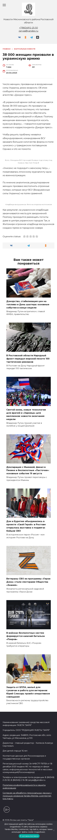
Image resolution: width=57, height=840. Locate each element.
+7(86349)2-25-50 (28, 28)
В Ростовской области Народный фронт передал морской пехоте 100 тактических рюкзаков (27, 358)
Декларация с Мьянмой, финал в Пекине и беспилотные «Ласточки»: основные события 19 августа (27, 470)
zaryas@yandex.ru (28, 31)
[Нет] (53, 830)
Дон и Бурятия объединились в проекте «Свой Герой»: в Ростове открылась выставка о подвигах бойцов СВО (26, 526)
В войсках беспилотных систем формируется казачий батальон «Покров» (25, 636)
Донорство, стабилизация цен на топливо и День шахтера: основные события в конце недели (27, 304)
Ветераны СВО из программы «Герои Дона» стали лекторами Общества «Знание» (28, 581)
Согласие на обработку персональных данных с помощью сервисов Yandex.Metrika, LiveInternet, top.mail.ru (27, 796)
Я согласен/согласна (29, 836)
